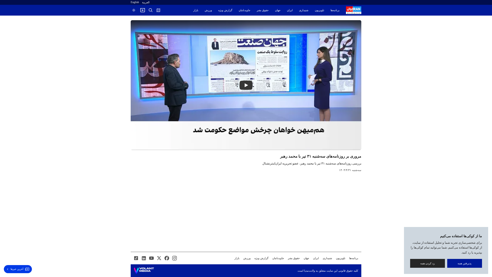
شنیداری (303, 10)
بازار (195, 10)
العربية (146, 2)
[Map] (158, 10)
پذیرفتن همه (465, 263)
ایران (290, 10)
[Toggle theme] (134, 10)
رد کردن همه (427, 263)
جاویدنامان (244, 10)
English (135, 2)
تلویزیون (319, 10)
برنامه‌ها (335, 10)
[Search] (150, 10)
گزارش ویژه (225, 10)
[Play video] (142, 10)
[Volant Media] (144, 270)
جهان (278, 10)
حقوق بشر (263, 10)
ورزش (208, 10)
